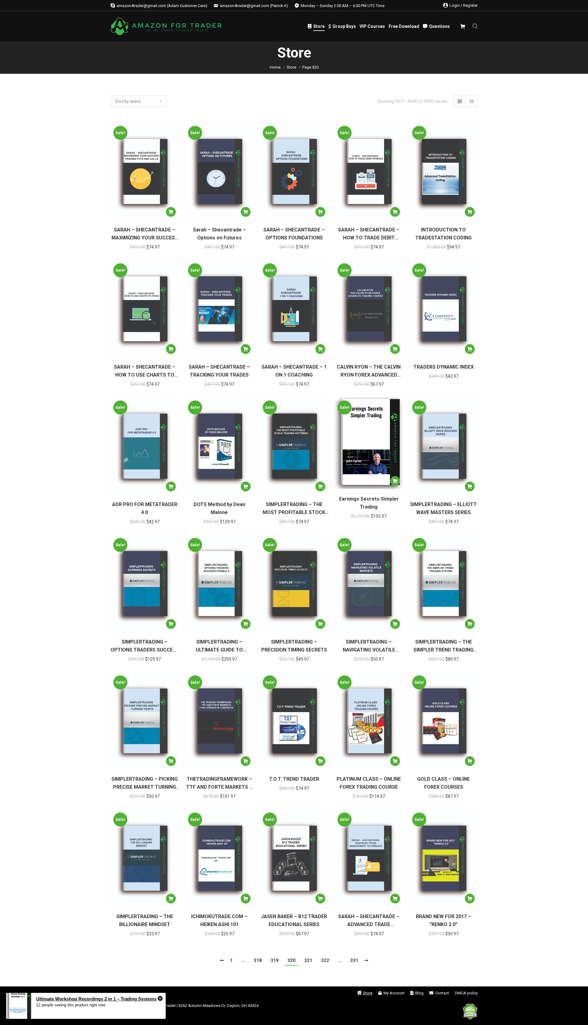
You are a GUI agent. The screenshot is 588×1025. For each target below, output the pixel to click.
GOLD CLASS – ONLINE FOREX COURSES (443, 783)
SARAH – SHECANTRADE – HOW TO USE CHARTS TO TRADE (144, 371)
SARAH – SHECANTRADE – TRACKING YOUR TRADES (219, 371)
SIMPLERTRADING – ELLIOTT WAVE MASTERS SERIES (443, 508)
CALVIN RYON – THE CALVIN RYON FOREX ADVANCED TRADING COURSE (369, 371)
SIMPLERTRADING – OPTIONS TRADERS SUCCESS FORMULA (145, 646)
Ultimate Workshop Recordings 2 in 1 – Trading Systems (96, 998)
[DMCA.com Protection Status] (470, 1013)
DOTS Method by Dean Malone (219, 508)
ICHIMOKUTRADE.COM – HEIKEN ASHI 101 (219, 920)
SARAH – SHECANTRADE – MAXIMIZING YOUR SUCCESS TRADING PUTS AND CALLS (144, 234)
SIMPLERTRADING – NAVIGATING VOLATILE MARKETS (369, 646)
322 (325, 960)
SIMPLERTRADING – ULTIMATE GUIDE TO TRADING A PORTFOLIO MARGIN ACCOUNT (219, 646)
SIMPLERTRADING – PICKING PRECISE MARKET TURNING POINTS (144, 783)
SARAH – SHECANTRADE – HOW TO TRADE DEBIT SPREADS (368, 234)
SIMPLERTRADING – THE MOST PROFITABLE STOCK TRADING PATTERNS (294, 508)
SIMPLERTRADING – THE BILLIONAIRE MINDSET (144, 920)
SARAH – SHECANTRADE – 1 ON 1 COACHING (294, 371)
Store (291, 67)
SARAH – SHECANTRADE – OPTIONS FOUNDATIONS (294, 234)
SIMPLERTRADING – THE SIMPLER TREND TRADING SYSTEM (443, 646)
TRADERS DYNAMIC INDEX (443, 367)
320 (291, 960)
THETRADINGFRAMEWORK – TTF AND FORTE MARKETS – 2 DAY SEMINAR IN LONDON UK (219, 783)
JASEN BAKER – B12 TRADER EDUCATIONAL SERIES (294, 920)
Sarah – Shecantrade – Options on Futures (219, 234)
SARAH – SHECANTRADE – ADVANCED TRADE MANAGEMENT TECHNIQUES (369, 921)
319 (274, 960)
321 (308, 960)
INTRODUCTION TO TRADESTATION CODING (443, 234)
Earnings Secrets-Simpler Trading (369, 503)
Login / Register (464, 5)
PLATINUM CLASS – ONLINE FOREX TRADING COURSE (369, 783)
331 (354, 960)
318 (258, 960)
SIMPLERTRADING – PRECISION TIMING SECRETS (294, 646)
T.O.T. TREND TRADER (294, 779)
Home (275, 67)
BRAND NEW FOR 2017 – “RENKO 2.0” (443, 920)
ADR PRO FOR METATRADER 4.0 (144, 508)
